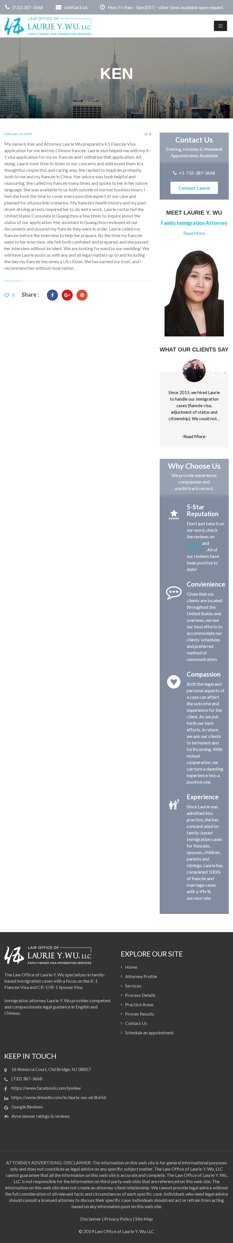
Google (194, 543)
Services (133, 985)
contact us (76, 7)
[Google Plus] (67, 295)
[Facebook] (52, 295)
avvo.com (196, 549)
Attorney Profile (141, 976)
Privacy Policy (118, 1218)
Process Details (140, 995)
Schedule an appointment (149, 1032)
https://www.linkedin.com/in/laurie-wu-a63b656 (58, 1097)
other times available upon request (190, 7)
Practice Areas (139, 1004)
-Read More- (194, 436)
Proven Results (139, 1013)
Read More (194, 233)
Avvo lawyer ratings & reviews (40, 1116)
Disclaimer (90, 1218)
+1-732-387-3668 (197, 172)
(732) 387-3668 (28, 7)
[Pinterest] (82, 295)
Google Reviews (27, 1106)
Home (131, 967)
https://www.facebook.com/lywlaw (46, 1088)
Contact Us (136, 1023)
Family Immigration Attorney (194, 223)
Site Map (144, 1218)
